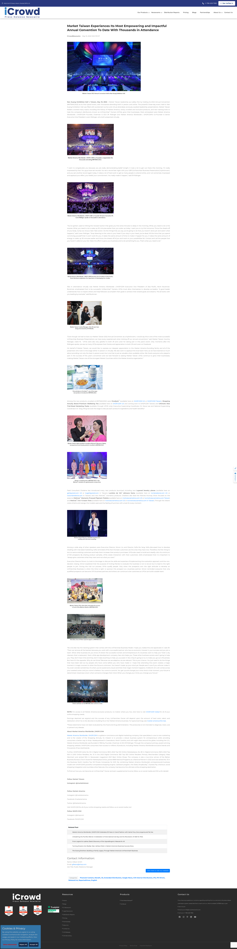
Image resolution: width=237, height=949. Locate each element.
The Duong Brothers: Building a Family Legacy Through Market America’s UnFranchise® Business (105, 851)
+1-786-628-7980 (210, 3)
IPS (154, 878)
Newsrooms (155, 12)
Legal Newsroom (68, 911)
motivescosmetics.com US (132, 498)
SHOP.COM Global (153, 712)
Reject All (23, 944)
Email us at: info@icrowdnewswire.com (189, 909)
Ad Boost (123, 904)
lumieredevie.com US (159, 493)
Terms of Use (133, 945)
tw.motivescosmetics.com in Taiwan (140, 500)
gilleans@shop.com (79, 864)
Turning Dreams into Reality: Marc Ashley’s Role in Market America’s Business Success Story (103, 846)
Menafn (97, 878)
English (94, 880)
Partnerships (205, 12)
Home (65, 900)
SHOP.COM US (139, 401)
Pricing (185, 12)
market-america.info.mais (156, 721)
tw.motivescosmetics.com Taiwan (157, 498)
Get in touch (181, 906)
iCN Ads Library (67, 935)
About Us (217, 12)
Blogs (194, 12)
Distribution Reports (171, 12)
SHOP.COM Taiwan (154, 401)
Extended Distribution (112, 878)
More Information (10, 944)
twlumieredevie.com (74, 495)
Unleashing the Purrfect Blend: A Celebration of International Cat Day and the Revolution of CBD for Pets (107, 837)
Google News (127, 878)
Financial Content (87, 878)
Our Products (142, 12)
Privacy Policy (123, 945)
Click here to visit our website (158, 871)
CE (102, 878)
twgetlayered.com (92, 493)
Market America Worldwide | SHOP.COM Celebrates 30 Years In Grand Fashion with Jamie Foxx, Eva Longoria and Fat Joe (112, 832)
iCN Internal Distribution (142, 878)
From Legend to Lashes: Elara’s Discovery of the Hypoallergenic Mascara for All (98, 841)
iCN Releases (66, 932)
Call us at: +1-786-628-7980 (185, 913)
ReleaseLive (73, 880)
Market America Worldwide (77, 735)
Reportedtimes (84, 880)
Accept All (34, 944)
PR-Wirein (161, 878)
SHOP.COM (93, 735)
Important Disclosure (146, 945)
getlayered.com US (74, 493)
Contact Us (228, 12)
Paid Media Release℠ (126, 900)
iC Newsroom (67, 907)
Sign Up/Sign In (227, 3)
